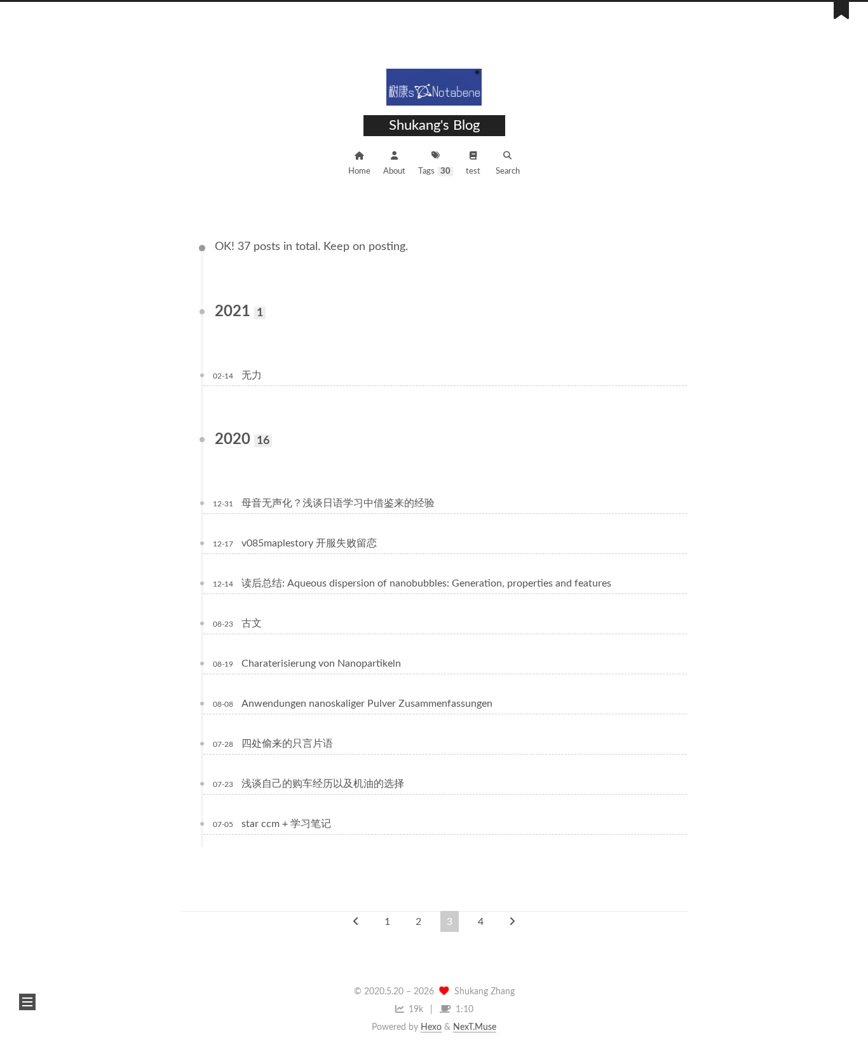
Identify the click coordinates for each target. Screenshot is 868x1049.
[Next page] (512, 921)
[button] (27, 1002)
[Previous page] (355, 921)
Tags (434, 171)
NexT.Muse (474, 1027)
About (394, 171)
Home (359, 171)
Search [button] (508, 171)
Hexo (431, 1027)
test (473, 171)
